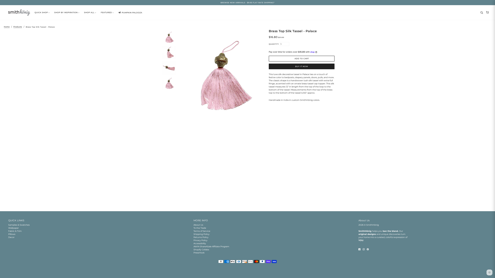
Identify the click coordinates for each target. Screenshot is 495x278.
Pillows (11, 234)
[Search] (481, 12)
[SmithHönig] (19, 12)
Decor (11, 237)
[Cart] (487, 12)
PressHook (199, 252)
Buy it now (301, 66)
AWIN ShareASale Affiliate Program (211, 246)
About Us (198, 225)
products (17, 27)
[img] (359, 249)
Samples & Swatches (19, 225)
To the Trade (199, 228)
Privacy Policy (200, 240)
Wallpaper (13, 228)
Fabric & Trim (15, 231)
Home (7, 27)
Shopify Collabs (201, 249)
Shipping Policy (201, 234)
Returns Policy (200, 237)
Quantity (274, 44)
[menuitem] (42, 12)
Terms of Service (201, 231)
